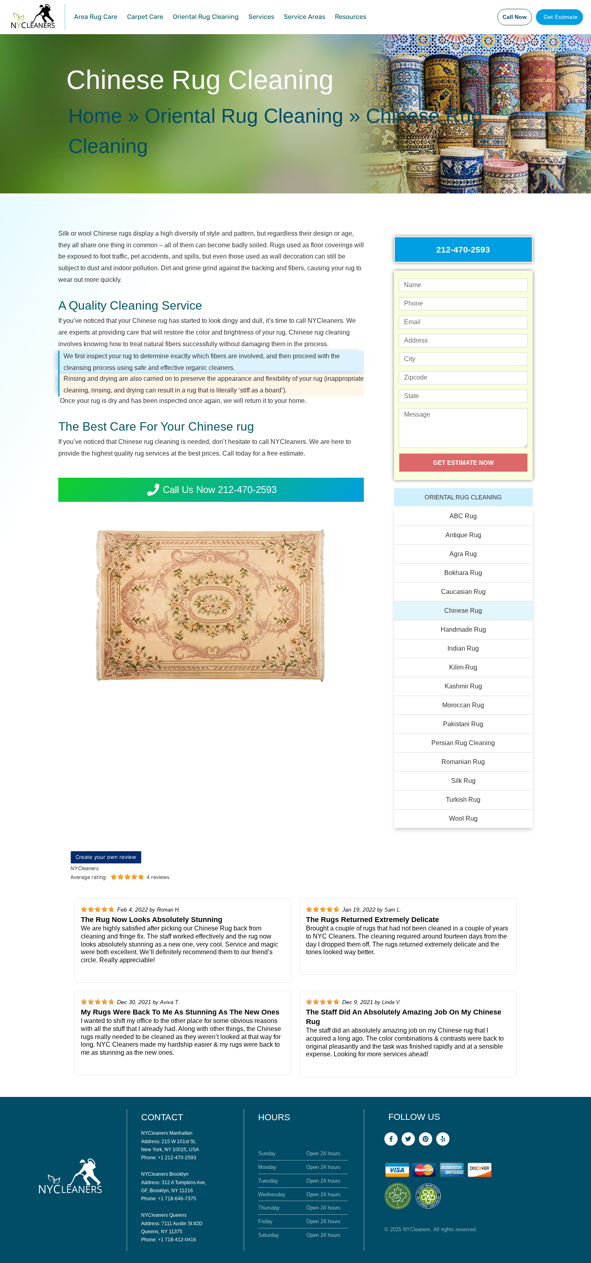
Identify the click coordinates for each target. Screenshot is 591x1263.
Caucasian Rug (463, 591)
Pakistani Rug (463, 724)
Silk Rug (463, 780)
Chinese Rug (463, 610)
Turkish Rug (463, 799)
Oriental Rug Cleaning (206, 17)
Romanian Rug (463, 761)
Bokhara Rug (463, 572)
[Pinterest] (425, 1139)
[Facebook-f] (391, 1139)
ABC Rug (463, 516)
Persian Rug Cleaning (463, 742)
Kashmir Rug (463, 686)
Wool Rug (463, 818)
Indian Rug (463, 648)
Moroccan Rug (463, 705)
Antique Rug (463, 535)
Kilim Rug (463, 667)
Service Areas (304, 17)
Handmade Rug (463, 629)
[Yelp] (442, 1139)
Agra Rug (463, 553)
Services (261, 17)
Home (95, 116)
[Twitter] (408, 1139)
